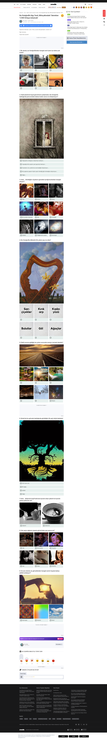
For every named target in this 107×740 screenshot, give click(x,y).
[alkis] (84, 7)
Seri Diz (63, 7)
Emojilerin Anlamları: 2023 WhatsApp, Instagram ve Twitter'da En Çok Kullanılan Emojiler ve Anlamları (61, 706)
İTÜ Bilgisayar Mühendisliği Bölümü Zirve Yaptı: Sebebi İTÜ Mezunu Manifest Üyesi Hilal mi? (44, 699)
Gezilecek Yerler (75, 718)
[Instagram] (76, 724)
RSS (68, 724)
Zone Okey (59, 7)
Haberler (21, 12)
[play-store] (77, 730)
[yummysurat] (91, 7)
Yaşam (69, 19)
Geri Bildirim (26, 724)
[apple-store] (70, 730)
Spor (69, 14)
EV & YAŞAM (23, 4)
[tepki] (21, 661)
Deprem (26, 718)
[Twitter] (81, 724)
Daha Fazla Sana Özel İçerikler (76, 42)
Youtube (34, 718)
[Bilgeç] (74, 7)
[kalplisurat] (86, 7)
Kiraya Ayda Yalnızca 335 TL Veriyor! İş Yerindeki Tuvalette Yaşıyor (75, 22)
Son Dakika (59, 718)
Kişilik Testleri (29, 12)
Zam (30, 718)
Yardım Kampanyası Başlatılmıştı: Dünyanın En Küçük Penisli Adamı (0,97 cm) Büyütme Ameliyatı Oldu (43, 710)
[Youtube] (84, 724)
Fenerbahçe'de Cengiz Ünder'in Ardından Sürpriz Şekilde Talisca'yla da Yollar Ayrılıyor (77, 17)
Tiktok (54, 718)
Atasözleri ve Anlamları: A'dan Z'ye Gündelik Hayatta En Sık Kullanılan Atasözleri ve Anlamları (59, 709)
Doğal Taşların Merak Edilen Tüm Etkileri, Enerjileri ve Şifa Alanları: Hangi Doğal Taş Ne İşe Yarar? (61, 702)
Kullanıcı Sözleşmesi (55, 724)
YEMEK (39, 4)
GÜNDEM (29, 4)
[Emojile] (79, 7)
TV (68, 25)
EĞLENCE (35, 4)
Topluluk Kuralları (38, 724)
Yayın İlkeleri (61, 724)
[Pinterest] (86, 724)
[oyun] (81, 7)
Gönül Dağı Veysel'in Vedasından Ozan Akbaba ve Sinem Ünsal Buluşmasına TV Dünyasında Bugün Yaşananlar (77, 28)
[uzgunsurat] (89, 7)
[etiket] (62, 15)
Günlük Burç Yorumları (42, 718)
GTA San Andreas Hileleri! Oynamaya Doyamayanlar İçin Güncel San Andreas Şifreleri (78, 710)
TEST (18, 4)
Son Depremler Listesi (57, 692)
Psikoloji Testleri (35, 12)
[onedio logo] (53, 4)
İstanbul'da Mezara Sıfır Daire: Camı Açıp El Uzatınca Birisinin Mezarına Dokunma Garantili (44, 691)
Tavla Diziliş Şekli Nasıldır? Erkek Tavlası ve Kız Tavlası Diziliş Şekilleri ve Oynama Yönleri (61, 712)
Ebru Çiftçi (28, 20)
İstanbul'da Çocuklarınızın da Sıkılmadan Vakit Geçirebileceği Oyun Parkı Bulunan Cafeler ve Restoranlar (44, 706)
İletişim (46, 724)
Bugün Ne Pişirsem (66, 718)
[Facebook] (79, 724)
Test (25, 12)
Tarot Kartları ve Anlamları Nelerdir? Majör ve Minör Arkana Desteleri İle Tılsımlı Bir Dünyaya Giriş (79, 691)
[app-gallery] (84, 730)
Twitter (21, 718)
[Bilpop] (76, 7)
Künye (65, 724)
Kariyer (49, 724)
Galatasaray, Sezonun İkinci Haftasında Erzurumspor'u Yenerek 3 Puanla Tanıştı (76, 33)
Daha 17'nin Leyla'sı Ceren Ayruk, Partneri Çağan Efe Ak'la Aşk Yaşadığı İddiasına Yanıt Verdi (26, 706)
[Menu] (14, 4)
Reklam (43, 724)
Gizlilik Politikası (32, 724)
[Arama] (85, 4)
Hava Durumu (56, 690)
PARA (44, 4)
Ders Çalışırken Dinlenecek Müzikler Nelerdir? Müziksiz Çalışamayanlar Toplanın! (78, 701)
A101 (50, 718)
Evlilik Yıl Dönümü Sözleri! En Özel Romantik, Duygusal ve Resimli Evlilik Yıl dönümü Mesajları (60, 696)
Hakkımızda (21, 724)
